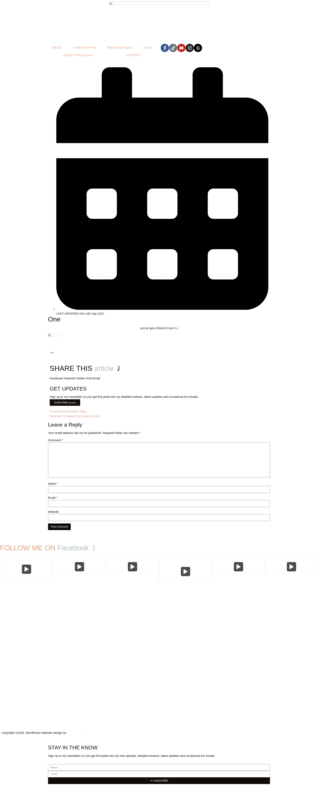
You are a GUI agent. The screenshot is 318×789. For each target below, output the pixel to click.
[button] (56, 378)
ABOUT (57, 47)
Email (52, 497)
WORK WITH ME (84, 47)
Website (53, 511)
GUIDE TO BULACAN (78, 55)
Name (53, 483)
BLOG (148, 47)
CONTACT (133, 55)
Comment (55, 440)
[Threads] (198, 48)
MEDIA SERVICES (119, 47)
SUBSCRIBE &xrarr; (65, 402)
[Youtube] (181, 48)
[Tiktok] (173, 48)
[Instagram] (190, 48)
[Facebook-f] (165, 48)
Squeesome (75, 732)
